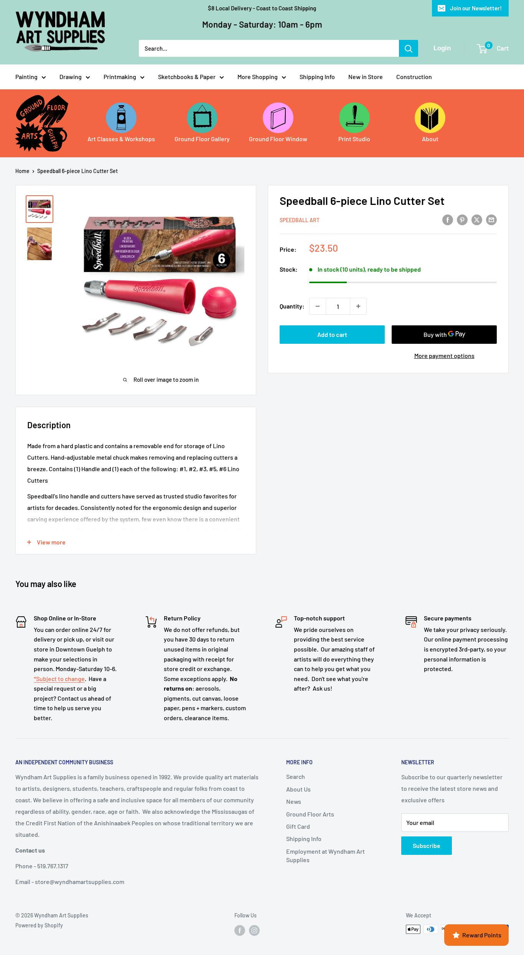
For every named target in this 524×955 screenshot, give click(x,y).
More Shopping (257, 76)
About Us (298, 789)
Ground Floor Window (278, 138)
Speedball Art (300, 220)
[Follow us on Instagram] (254, 930)
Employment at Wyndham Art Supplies (325, 855)
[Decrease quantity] (318, 306)
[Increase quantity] (358, 306)
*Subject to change (59, 678)
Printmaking (120, 76)
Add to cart (332, 334)
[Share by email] (491, 219)
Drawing (70, 76)
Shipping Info (317, 76)
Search (295, 776)
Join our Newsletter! (476, 8)
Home (22, 171)
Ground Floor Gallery (202, 138)
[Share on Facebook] (447, 219)
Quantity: (292, 306)
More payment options (444, 355)
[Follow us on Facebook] (239, 930)
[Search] (408, 48)
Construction (414, 76)
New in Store (365, 76)
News (293, 801)
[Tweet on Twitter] (476, 219)
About (430, 138)
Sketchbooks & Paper (187, 76)
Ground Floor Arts (310, 814)
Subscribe (426, 845)
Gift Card (298, 826)
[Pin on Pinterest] (462, 219)
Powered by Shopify (39, 925)
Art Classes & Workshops (121, 138)
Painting (26, 76)
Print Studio (354, 138)
